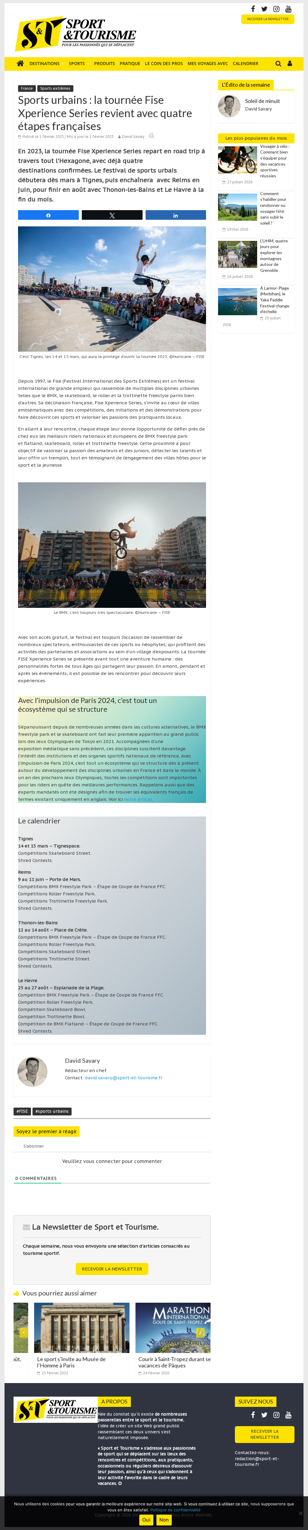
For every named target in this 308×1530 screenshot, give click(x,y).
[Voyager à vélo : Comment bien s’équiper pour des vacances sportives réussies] (239, 146)
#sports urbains (52, 1111)
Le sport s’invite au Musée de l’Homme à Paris (51, 1362)
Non (164, 1520)
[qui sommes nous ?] (120, 1483)
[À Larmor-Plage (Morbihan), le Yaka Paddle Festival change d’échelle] (239, 288)
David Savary (133, 136)
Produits (104, 63)
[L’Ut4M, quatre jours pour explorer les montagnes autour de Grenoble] (239, 241)
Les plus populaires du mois (256, 138)
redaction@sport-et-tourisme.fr (257, 1461)
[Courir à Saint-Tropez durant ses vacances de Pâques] (162, 1306)
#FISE (22, 1111)
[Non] (300, 1513)
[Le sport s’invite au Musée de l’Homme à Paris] (61, 1306)
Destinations (44, 63)
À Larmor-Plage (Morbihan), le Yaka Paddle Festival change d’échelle (274, 299)
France (27, 88)
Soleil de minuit (262, 101)
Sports (77, 63)
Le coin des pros (164, 63)
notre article (138, 799)
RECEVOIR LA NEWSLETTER (267, 19)
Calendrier (245, 63)
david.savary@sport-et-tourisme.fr (123, 1078)
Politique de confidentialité (175, 1509)
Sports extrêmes (55, 88)
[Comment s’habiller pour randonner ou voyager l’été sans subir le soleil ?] (239, 194)
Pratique (130, 63)
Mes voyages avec (208, 63)
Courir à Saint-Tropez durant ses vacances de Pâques (155, 1362)
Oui (146, 1520)
